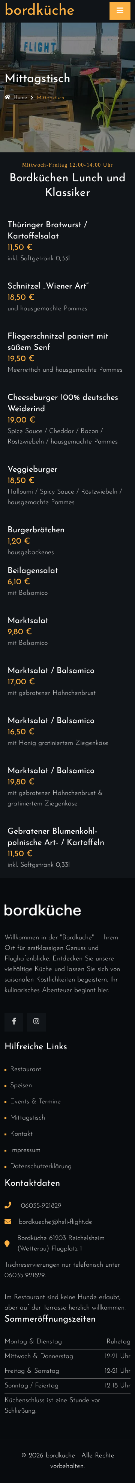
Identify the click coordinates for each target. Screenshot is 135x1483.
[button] (13, 1469)
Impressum (25, 1150)
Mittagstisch (27, 1118)
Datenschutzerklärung (41, 1166)
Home (20, 97)
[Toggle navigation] (120, 11)
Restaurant (25, 1069)
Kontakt (21, 1134)
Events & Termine (35, 1102)
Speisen (21, 1085)
